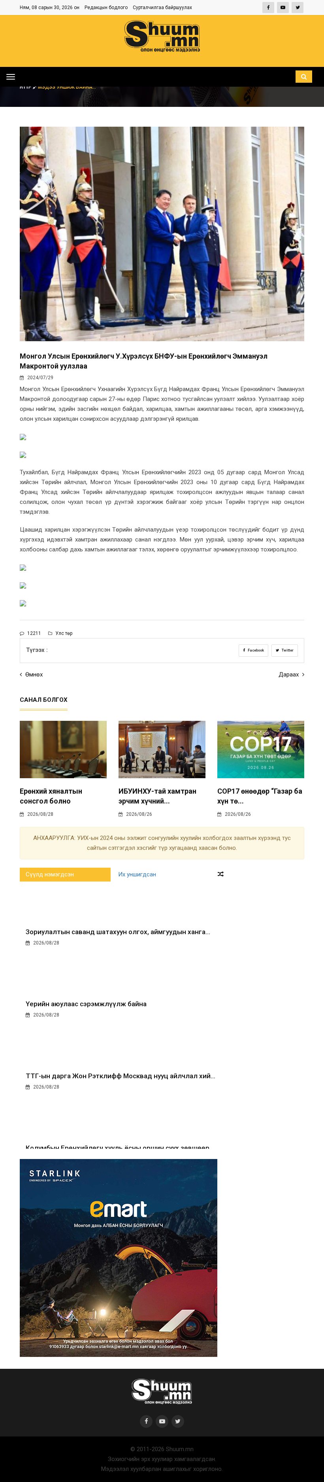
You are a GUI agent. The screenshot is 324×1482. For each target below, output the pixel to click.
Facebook (255, 650)
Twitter (287, 650)
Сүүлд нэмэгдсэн (50, 874)
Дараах (289, 674)
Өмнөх (33, 674)
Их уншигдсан (137, 874)
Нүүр (26, 87)
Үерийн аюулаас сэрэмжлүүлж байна (86, 1004)
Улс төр (63, 633)
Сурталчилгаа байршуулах (162, 7)
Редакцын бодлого (106, 7)
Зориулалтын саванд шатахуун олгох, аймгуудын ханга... (118, 932)
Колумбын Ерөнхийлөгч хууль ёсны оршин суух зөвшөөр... (120, 1148)
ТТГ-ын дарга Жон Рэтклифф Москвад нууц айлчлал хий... (120, 1076)
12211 (33, 633)
